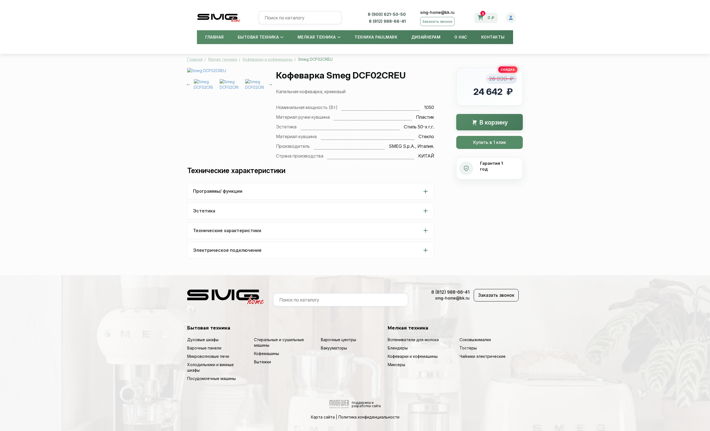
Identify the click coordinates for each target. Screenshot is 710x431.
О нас (460, 37)
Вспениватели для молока (413, 339)
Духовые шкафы (203, 339)
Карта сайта (323, 417)
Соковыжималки (475, 339)
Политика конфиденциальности (368, 417)
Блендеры (398, 348)
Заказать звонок (437, 21)
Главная (214, 37)
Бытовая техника (258, 37)
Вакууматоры (334, 348)
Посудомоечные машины (211, 378)
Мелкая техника (317, 37)
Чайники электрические (483, 356)
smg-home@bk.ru (437, 12)
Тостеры (468, 348)
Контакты (493, 37)
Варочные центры (338, 339)
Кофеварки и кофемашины (413, 356)
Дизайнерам (425, 37)
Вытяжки (262, 361)
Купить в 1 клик (489, 142)
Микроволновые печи (208, 356)
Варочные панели (204, 348)
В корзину (493, 122)
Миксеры (396, 364)
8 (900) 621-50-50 (387, 14)
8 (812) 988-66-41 (387, 21)
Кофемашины (266, 353)
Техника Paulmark (375, 37)
